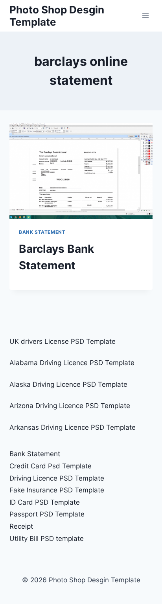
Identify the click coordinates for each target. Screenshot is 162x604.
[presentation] (81, 171)
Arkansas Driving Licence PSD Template (72, 427)
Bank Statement (42, 232)
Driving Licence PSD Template (56, 478)
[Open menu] (145, 15)
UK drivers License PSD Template (62, 341)
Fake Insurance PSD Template (56, 490)
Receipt (21, 526)
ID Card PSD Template (44, 502)
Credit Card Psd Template (50, 466)
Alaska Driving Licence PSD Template (68, 384)
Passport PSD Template (47, 514)
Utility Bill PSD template (46, 538)
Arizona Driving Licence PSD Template (69, 406)
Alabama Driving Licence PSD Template (71, 363)
